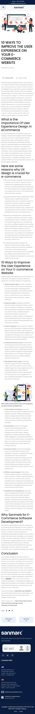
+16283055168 (10, 675)
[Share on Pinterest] (12, 610)
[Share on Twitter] (9, 610)
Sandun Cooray (22, 78)
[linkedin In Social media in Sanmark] (7, 655)
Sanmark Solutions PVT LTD (20, 707)
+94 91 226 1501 (20, 1)
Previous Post (9, 619)
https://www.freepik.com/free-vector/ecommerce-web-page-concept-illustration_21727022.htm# (16, 603)
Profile (21, 711)
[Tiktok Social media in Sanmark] (12, 655)
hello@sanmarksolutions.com (18, 3)
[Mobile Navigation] (3, 7)
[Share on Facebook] (6, 610)
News (15, 711)
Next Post (26, 619)
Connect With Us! (9, 698)
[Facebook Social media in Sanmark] (3, 655)
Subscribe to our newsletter (23, 591)
